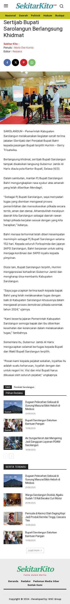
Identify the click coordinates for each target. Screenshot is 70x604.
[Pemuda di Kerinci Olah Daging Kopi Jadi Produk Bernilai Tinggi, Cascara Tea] (13, 518)
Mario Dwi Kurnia (24, 47)
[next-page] (11, 456)
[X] (15, 62)
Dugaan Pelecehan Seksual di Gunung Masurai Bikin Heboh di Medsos (42, 405)
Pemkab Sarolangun (24, 387)
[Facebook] (7, 62)
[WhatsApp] (32, 62)
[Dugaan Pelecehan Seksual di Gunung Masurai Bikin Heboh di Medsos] (13, 407)
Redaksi (17, 51)
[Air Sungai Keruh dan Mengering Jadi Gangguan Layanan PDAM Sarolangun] (13, 443)
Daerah (8, 412)
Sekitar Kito (11, 43)
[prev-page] (6, 456)
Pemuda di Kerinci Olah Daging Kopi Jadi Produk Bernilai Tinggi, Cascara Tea (45, 517)
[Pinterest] (23, 62)
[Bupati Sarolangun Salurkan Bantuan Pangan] (13, 425)
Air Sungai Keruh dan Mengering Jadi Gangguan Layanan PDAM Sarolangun (43, 442)
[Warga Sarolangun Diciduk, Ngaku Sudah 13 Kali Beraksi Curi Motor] (13, 500)
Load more (33, 550)
